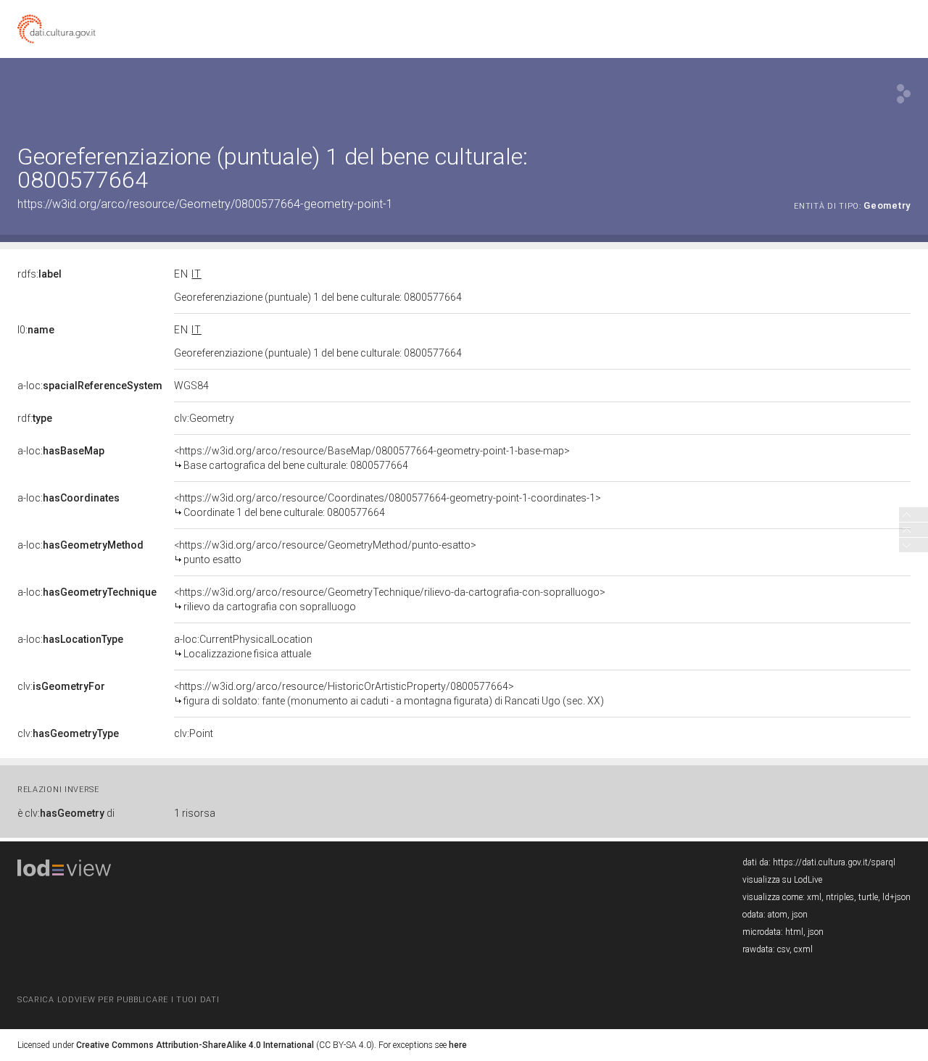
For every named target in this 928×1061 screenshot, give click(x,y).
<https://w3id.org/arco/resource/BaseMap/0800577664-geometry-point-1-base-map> (372, 458)
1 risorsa (194, 813)
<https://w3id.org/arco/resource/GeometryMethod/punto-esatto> (325, 552)
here (458, 1045)
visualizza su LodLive (782, 880)
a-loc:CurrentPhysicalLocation (243, 646)
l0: (35, 330)
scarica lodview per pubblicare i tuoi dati (118, 999)
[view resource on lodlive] (904, 94)
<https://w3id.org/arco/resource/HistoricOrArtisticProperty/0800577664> (389, 694)
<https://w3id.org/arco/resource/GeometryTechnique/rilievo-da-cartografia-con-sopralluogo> (389, 599)
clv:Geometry (204, 418)
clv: (61, 686)
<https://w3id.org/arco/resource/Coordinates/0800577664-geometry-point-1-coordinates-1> (387, 505)
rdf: (34, 418)
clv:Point (193, 733)
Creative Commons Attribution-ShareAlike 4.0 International (195, 1045)
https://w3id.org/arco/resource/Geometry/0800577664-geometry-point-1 (205, 204)
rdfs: (39, 274)
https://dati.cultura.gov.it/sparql (834, 862)
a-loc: (89, 385)
